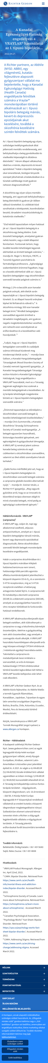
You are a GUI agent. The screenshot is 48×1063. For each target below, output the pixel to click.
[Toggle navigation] (43, 3)
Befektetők (8, 991)
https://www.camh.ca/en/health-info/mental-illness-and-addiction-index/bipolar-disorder (19, 884)
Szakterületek (10, 973)
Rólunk (6, 967)
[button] (43, 968)
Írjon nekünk (10, 1004)
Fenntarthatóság (11, 985)
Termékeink (8, 979)
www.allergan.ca (11, 729)
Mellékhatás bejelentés (16, 1009)
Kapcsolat (8, 998)
